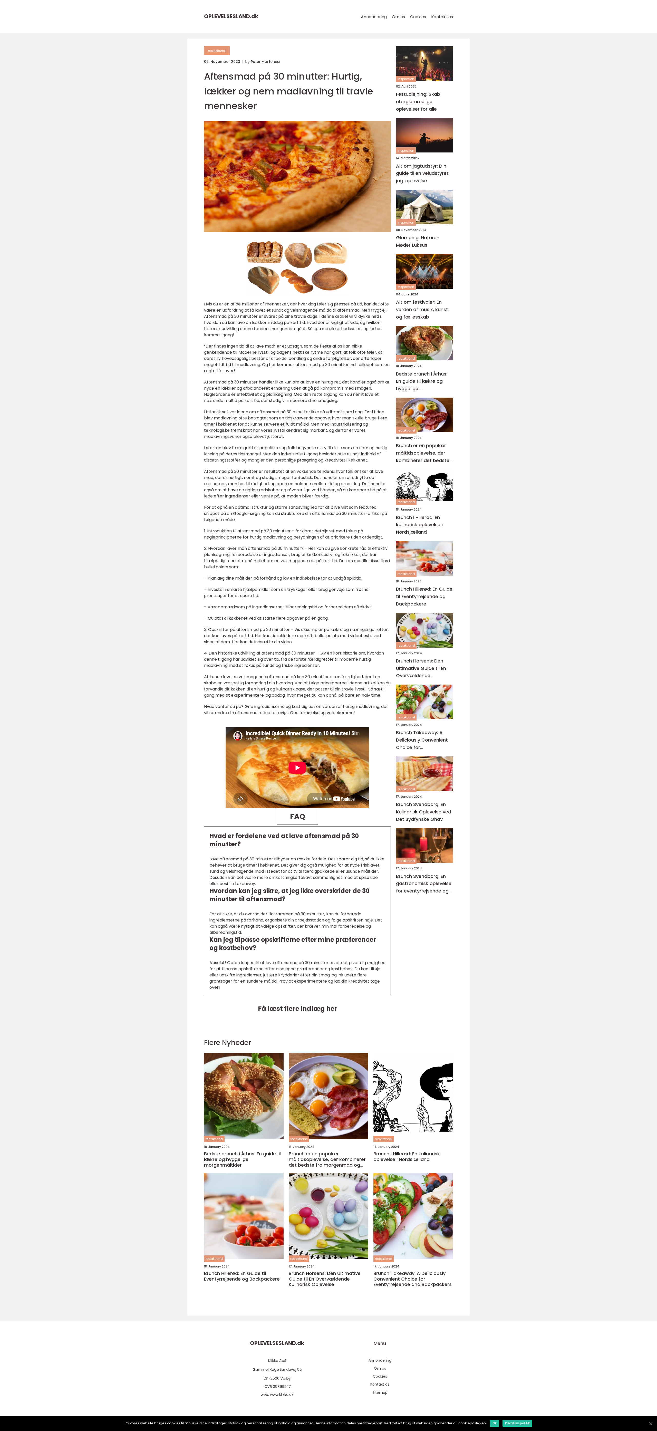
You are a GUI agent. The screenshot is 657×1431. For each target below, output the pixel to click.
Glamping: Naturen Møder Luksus (417, 241)
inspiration (406, 79)
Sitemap (380, 1392)
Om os (398, 17)
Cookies (418, 17)
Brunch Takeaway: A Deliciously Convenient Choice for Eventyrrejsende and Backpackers (422, 740)
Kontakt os (442, 17)
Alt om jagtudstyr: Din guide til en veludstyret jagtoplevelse (422, 173)
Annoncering (374, 17)
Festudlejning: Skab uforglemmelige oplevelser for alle (418, 101)
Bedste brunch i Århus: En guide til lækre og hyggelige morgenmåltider (421, 381)
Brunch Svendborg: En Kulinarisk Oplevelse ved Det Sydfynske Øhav (423, 811)
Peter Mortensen (266, 61)
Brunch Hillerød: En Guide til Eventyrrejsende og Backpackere (424, 596)
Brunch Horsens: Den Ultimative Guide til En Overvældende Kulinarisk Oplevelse (421, 668)
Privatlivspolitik (517, 1423)
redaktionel (217, 51)
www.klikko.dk (281, 1394)
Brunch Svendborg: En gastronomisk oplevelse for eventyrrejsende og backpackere (423, 884)
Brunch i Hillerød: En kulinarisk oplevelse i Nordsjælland (419, 524)
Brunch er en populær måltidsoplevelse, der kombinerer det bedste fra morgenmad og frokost (422, 453)
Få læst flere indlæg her (297, 1008)
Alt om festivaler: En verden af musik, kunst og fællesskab (422, 309)
